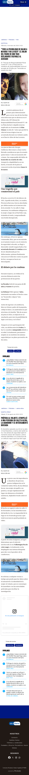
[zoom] (14, 86)
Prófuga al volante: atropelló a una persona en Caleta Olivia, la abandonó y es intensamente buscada (16, 371)
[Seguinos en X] (12, 757)
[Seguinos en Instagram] (16, 757)
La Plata (17, 351)
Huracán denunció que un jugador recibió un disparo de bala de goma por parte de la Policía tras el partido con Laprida (15, 694)
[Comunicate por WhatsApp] (19, 757)
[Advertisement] (14, 23)
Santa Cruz (10, 645)
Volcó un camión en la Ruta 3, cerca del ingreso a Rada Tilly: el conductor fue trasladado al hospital (16, 675)
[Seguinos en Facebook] (9, 757)
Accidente (19, 645)
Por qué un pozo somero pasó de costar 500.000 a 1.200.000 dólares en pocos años (15, 398)
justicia (10, 351)
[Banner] (14, 145)
